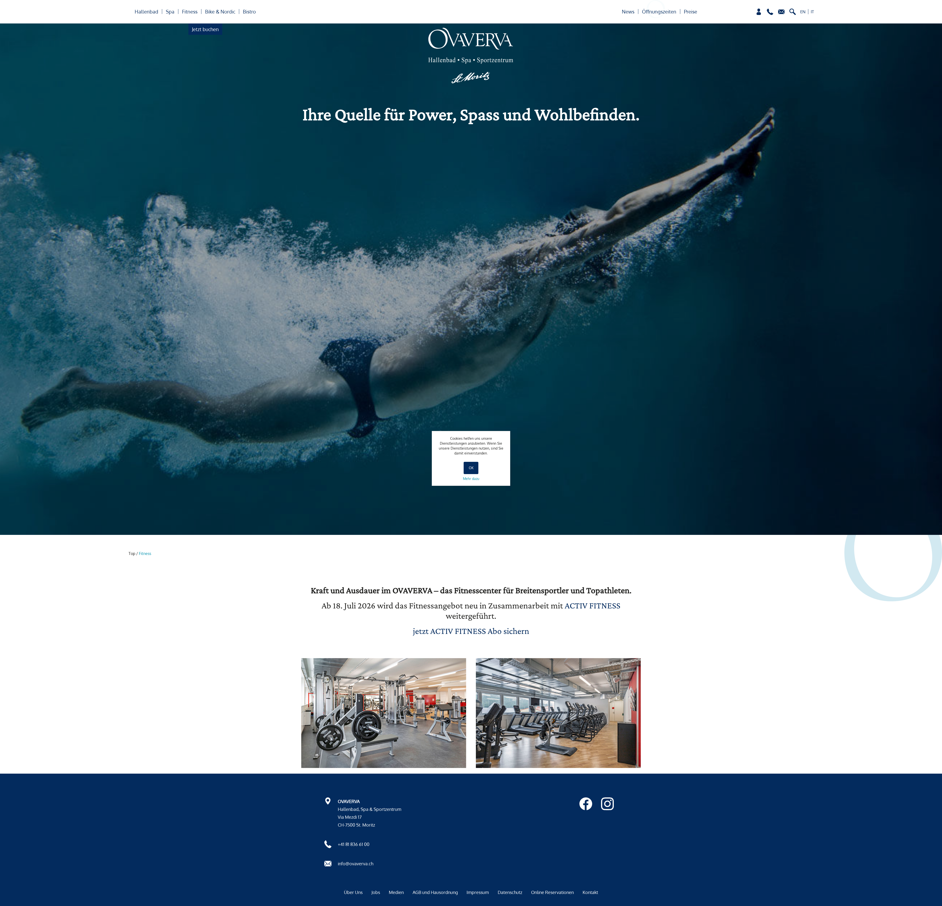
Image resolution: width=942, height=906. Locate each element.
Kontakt (590, 892)
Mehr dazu (471, 479)
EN (803, 11)
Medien (396, 892)
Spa (170, 11)
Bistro (249, 11)
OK (471, 468)
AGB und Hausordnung (435, 892)
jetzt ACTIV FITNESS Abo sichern (471, 631)
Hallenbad (146, 11)
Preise (690, 11)
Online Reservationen (552, 892)
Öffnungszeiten (659, 11)
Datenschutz (510, 892)
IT (812, 11)
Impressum (478, 892)
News (628, 11)
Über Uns (353, 892)
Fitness (189, 11)
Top (132, 553)
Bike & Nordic (220, 11)
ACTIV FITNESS (592, 605)
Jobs (375, 892)
